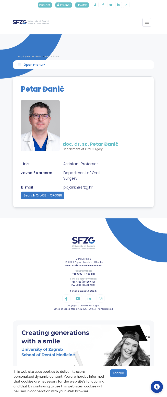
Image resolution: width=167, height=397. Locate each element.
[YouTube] (111, 5)
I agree (118, 373)
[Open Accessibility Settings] (157, 387)
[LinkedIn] (118, 5)
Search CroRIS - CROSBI (43, 195)
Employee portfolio (30, 56)
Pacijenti (45, 5)
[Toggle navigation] (146, 22)
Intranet (65, 5)
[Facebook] (103, 5)
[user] (95, 5)
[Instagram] (126, 5)
